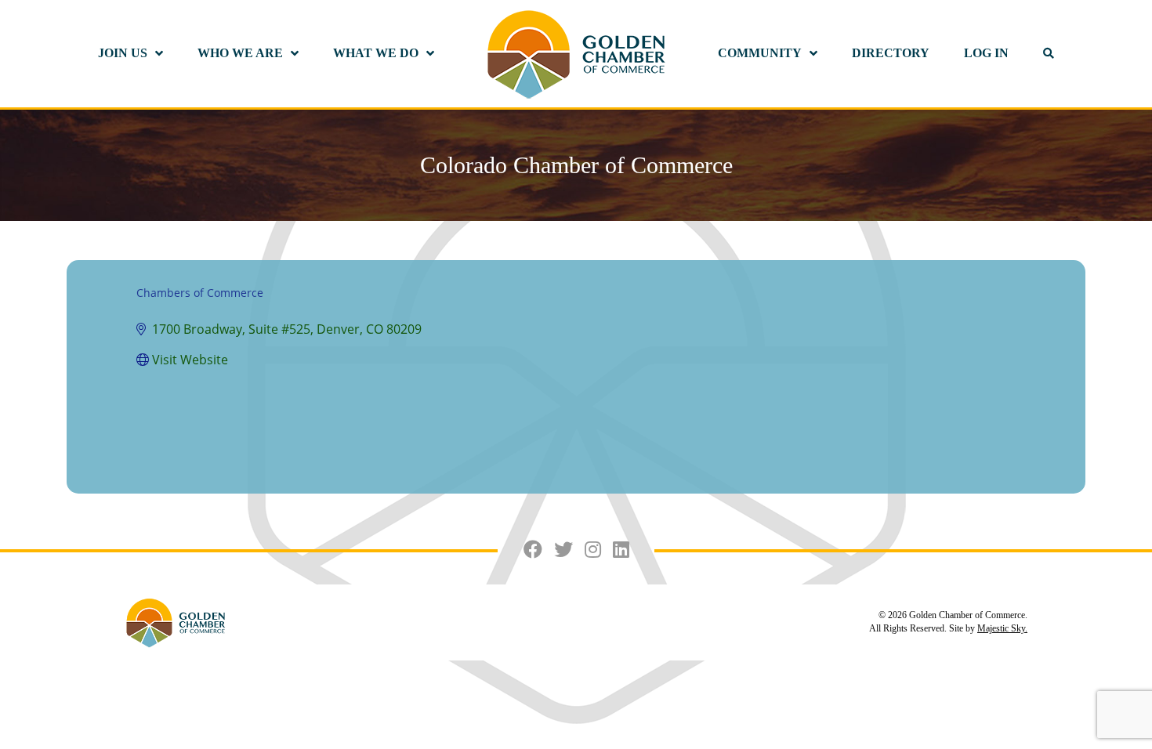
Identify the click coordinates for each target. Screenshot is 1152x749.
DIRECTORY (890, 53)
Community (760, 53)
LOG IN (986, 53)
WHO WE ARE (240, 53)
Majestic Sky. (1002, 628)
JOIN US (122, 53)
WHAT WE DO (375, 53)
